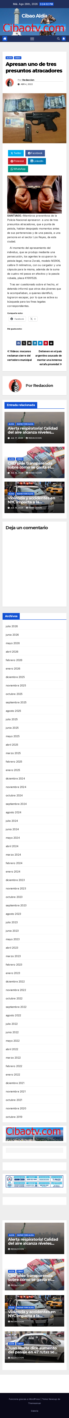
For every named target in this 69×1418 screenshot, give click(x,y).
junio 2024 (12, 829)
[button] (58, 38)
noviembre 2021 (16, 1091)
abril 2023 (12, 947)
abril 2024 (12, 846)
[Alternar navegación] (32, 39)
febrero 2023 (14, 964)
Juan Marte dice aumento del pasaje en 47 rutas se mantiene (32, 1352)
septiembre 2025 (16, 702)
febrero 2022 (14, 1066)
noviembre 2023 (16, 888)
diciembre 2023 (15, 880)
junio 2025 (12, 727)
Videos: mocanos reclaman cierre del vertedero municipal (19, 355)
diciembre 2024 (15, 778)
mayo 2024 (13, 837)
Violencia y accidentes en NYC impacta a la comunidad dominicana (31, 502)
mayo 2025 (13, 736)
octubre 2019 (14, 1116)
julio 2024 (12, 820)
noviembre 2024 (16, 787)
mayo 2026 (13, 643)
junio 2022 (12, 1032)
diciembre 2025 (15, 677)
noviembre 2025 (16, 685)
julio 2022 (12, 1023)
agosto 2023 (13, 913)
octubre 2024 (14, 795)
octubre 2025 (14, 694)
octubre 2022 (14, 998)
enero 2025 (13, 770)
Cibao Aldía (34, 16)
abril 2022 (12, 1049)
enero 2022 (13, 1074)
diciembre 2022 (15, 981)
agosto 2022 (13, 1015)
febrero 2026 (14, 660)
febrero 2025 (14, 761)
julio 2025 (12, 719)
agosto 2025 (13, 710)
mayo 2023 (13, 939)
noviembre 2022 (16, 990)
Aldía (9, 58)
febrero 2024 (14, 863)
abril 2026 (12, 651)
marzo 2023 (13, 956)
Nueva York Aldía (25, 424)
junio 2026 (12, 634)
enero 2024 (13, 871)
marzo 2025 (13, 753)
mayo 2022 (13, 1040)
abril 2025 (12, 744)
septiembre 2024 (16, 803)
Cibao (17, 58)
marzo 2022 (13, 1057)
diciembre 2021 (15, 1083)
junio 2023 (12, 930)
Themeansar (34, 1403)
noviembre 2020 (16, 1108)
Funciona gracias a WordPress (25, 1399)
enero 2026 (13, 668)
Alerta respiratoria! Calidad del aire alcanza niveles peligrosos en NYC (33, 432)
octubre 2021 (14, 1100)
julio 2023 (12, 922)
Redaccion (28, 80)
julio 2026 (12, 626)
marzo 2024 (13, 854)
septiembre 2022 (16, 1006)
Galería (34, 1411)
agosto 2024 (13, 812)
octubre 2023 (14, 897)
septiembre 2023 (16, 905)
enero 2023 (13, 973)
